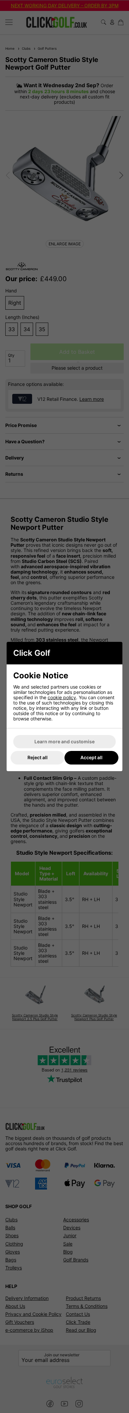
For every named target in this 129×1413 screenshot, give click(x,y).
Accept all (91, 757)
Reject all (37, 757)
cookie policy (62, 697)
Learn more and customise (64, 741)
